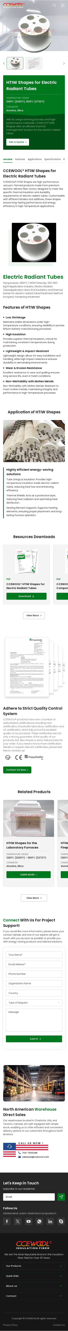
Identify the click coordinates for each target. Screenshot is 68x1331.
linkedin (50, 1221)
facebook (7, 1221)
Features (20, 159)
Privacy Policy (10, 1325)
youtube (28, 1221)
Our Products (13, 1266)
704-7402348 (29, 1152)
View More (32, 615)
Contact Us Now (16, 769)
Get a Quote (16, 142)
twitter (17, 1221)
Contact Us (59, 1325)
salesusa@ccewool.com (35, 1156)
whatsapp (39, 1221)
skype (61, 1221)
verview (7, 159)
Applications (35, 159)
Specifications (52, 159)
